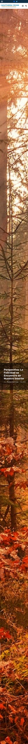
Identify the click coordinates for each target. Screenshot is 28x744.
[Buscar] (26, 6)
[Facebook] (14, 1)
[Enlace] (10, 6)
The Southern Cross (12, 382)
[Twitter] (16, 1)
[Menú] (22, 6)
